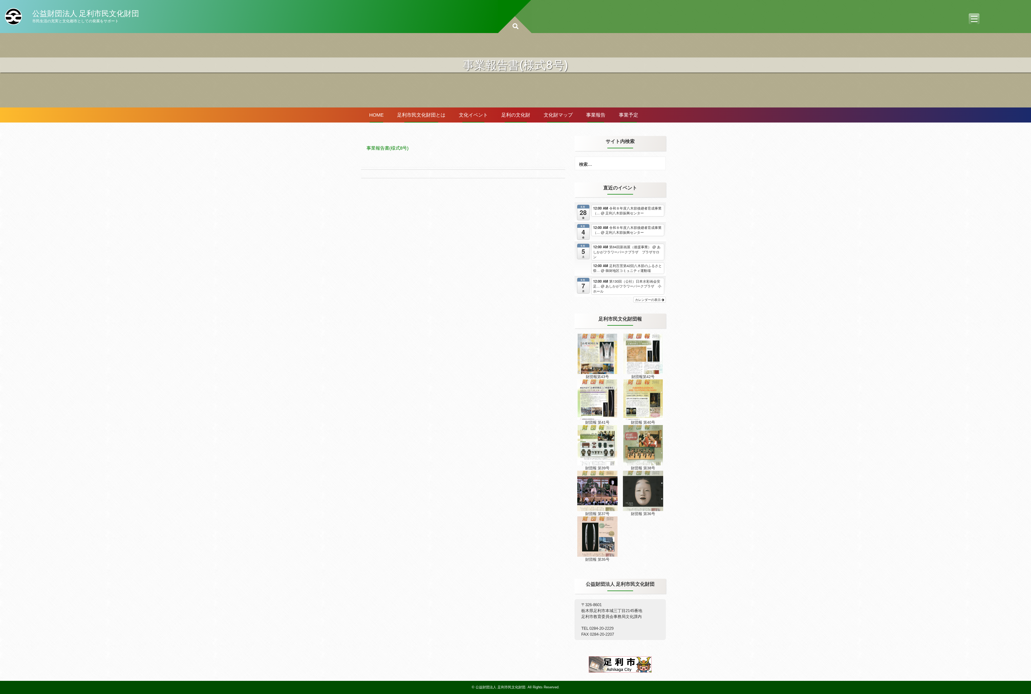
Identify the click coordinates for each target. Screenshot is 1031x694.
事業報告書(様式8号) (387, 148)
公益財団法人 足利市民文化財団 (85, 13)
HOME (376, 115)
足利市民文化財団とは (421, 115)
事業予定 (628, 115)
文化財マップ (558, 115)
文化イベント (473, 115)
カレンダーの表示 (648, 299)
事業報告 (595, 115)
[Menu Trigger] (974, 18)
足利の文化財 (515, 115)
